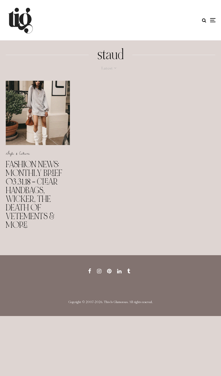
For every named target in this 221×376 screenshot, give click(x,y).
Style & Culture (18, 153)
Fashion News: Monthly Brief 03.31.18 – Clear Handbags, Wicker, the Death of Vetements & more (34, 194)
